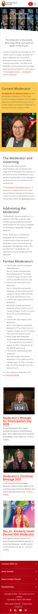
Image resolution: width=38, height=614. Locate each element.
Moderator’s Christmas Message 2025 (18, 477)
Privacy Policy (27, 604)
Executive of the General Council (19, 187)
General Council (15, 72)
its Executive (27, 72)
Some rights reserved (12, 604)
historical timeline (12, 375)
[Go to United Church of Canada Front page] (9, 3)
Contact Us (18, 607)
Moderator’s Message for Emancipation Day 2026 (17, 421)
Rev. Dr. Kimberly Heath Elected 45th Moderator (18, 532)
